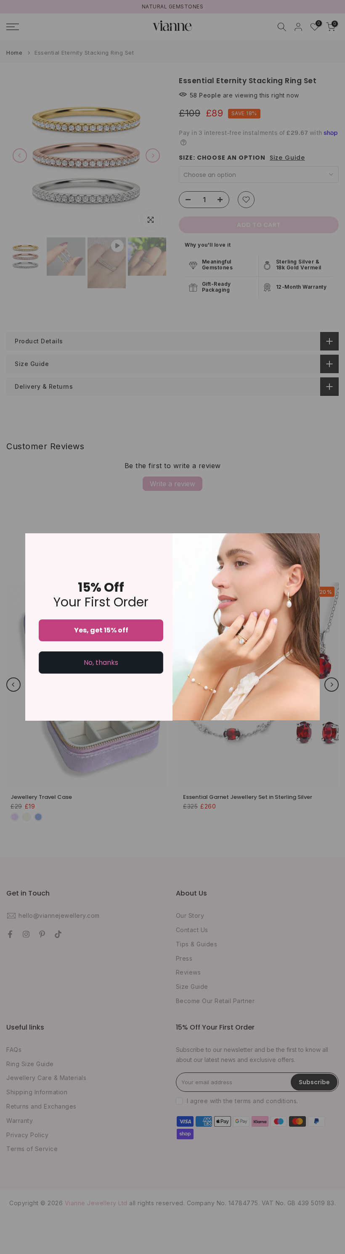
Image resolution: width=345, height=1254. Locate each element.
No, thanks (101, 662)
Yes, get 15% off (101, 630)
